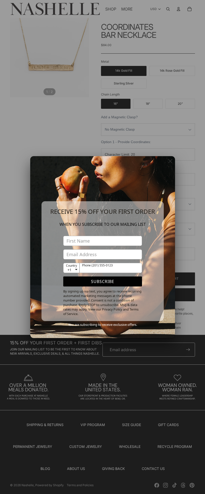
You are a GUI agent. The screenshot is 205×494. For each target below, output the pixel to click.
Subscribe (102, 281)
